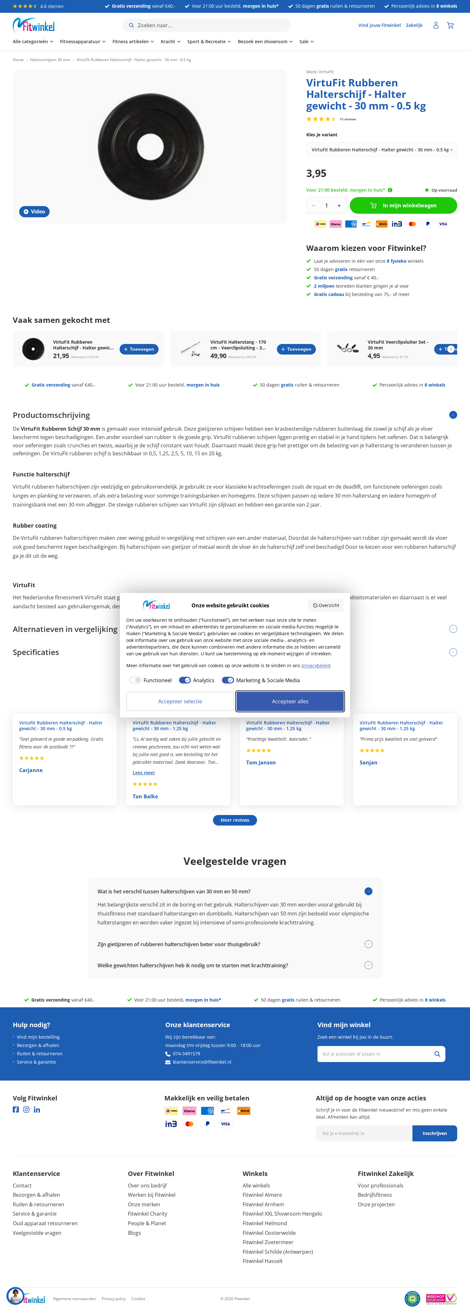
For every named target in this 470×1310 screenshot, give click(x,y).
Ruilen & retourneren (40, 1053)
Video (38, 211)
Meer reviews (235, 820)
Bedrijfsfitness (375, 1194)
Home (18, 59)
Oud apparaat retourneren (45, 1223)
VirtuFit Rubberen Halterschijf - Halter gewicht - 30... (84, 345)
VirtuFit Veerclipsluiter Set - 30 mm (398, 345)
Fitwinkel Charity (147, 1213)
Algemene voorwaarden (74, 1298)
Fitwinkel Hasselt (263, 1261)
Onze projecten (376, 1204)
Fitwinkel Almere (262, 1194)
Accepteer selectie (180, 701)
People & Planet (147, 1223)
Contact (22, 1185)
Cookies (138, 1298)
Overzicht (329, 605)
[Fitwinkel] (29, 1299)
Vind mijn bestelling (38, 1037)
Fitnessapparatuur (80, 41)
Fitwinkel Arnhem (263, 1204)
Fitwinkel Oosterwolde (269, 1232)
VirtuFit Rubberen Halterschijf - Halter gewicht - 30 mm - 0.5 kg (61, 725)
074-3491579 (186, 1053)
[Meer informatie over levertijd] (390, 190)
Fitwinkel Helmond (265, 1223)
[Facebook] (16, 1109)
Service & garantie (36, 1062)
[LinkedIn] (37, 1109)
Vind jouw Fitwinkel (379, 25)
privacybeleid (316, 665)
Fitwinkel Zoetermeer (268, 1242)
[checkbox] (149, 680)
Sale (304, 41)
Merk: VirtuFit (320, 72)
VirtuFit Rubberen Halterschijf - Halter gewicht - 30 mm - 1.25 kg (174, 725)
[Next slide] (451, 349)
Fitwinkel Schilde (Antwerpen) (278, 1251)
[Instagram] (26, 1109)
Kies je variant (321, 135)
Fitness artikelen (131, 41)
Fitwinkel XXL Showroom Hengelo (282, 1213)
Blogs (134, 1232)
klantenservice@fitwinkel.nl (202, 1062)
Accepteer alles (290, 701)
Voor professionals (380, 1185)
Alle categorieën (30, 41)
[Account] (436, 25)
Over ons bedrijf (147, 1185)
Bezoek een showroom (262, 41)
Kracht (168, 41)
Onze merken (144, 1204)
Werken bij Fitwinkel (152, 1194)
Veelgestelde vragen (37, 1232)
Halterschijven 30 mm (50, 59)
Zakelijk (414, 25)
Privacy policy (114, 1298)
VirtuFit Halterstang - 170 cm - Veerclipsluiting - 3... (238, 345)
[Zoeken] (437, 1054)
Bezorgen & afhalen (38, 1045)
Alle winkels (256, 1185)
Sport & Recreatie (206, 41)
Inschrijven (435, 1133)
